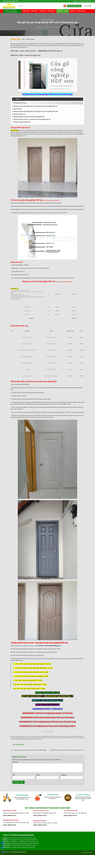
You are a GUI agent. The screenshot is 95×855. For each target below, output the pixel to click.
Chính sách (51, 11)
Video (80, 1)
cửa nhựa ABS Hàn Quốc (38, 668)
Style (47, 19)
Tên (13, 774)
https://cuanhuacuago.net (30, 55)
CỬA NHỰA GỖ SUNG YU (72, 737)
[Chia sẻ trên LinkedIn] (52, 731)
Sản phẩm (43, 11)
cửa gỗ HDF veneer (67, 736)
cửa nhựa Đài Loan (36, 672)
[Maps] (2, 852)
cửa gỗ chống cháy (33, 688)
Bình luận (15, 762)
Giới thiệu (34, 11)
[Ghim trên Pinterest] (50, 731)
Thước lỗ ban (80, 11)
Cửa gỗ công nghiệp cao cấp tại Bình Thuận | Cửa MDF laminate (29, 750)
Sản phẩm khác (87, 1)
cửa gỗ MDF (32, 680)
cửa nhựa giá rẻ (63, 737)
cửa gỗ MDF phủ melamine (20, 737)
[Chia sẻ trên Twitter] (45, 731)
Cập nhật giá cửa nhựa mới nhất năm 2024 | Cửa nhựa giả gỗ (66, 750)
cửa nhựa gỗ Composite (37, 664)
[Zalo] (2, 843)
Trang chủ (25, 11)
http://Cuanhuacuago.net (52, 700)
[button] (87, 6)
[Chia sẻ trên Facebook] (42, 731)
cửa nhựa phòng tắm (17, 739)
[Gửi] (65, 6)
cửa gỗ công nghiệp (36, 676)
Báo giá (59, 11)
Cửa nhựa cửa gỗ (52, 705)
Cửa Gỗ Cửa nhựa (54, 27)
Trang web (63, 774)
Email (38, 774)
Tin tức (66, 11)
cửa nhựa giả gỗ (56, 737)
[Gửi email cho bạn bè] (47, 731)
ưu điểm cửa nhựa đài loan (36, 739)
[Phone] (2, 839)
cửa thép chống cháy (33, 684)
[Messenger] (2, 848)
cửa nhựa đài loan (48, 737)
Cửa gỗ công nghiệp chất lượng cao (55, 736)
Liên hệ (72, 11)
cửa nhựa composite (40, 737)
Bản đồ (76, 1)
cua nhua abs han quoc (31, 737)
